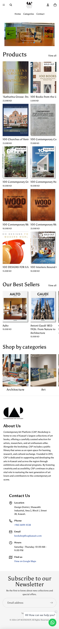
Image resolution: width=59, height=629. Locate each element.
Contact (40, 14)
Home (18, 14)
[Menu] (4, 5)
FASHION (29, 36)
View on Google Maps (25, 561)
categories (34, 347)
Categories (28, 14)
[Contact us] (52, 622)
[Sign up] (51, 602)
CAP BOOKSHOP (23, 620)
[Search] (10, 4)
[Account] (47, 4)
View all (52, 55)
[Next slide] (52, 34)
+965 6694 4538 (22, 525)
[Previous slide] (6, 34)
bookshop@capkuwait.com (28, 535)
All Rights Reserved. (40, 620)
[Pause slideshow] (23, 42)
